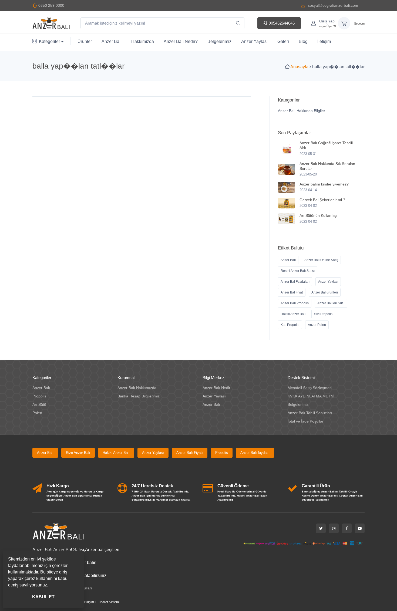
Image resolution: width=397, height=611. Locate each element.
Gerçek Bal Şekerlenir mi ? (322, 200)
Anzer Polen (317, 325)
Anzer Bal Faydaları (295, 281)
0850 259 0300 (51, 5)
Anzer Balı (112, 41)
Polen (37, 413)
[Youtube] (360, 528)
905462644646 (281, 23)
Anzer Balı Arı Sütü (331, 303)
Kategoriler (49, 41)
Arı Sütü (39, 404)
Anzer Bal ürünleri (324, 292)
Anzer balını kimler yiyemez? (324, 184)
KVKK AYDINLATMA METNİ (311, 396)
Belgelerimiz (219, 41)
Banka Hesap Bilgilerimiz (138, 396)
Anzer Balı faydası (255, 453)
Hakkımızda (142, 41)
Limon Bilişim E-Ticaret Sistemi (97, 602)
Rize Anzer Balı (78, 453)
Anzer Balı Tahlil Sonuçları (310, 413)
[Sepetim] (344, 23)
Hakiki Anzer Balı (293, 314)
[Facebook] (347, 528)
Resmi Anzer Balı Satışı (298, 271)
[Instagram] (334, 528)
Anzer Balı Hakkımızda (136, 388)
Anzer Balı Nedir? (181, 41)
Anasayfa (299, 67)
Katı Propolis (290, 325)
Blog (303, 41)
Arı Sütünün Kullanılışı (318, 215)
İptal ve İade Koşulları (306, 421)
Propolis (39, 396)
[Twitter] (321, 528)
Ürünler (85, 41)
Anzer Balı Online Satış (321, 260)
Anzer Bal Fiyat (292, 292)
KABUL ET (43, 597)
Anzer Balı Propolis (295, 303)
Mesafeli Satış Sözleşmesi (310, 388)
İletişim (324, 41)
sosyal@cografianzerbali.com (332, 5)
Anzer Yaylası (254, 41)
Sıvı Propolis (323, 314)
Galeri (283, 41)
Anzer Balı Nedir (216, 388)
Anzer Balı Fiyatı (189, 453)
